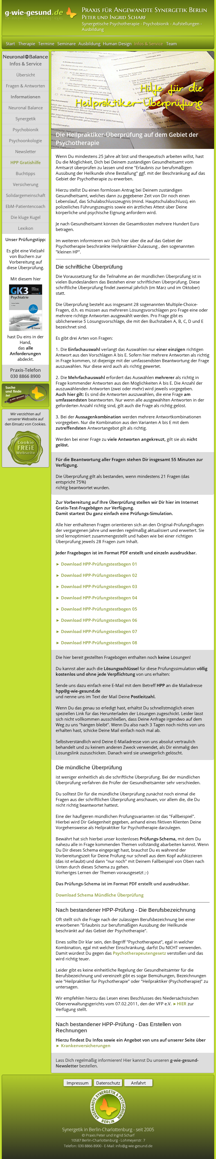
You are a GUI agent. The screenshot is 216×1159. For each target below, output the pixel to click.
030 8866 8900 (90, 1145)
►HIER (179, 1003)
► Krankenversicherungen (83, 1045)
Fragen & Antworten (25, 86)
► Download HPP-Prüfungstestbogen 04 (96, 597)
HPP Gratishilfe (25, 162)
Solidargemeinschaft (25, 195)
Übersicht (25, 75)
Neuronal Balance (25, 107)
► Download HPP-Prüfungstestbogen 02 (96, 575)
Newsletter (25, 151)
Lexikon (25, 228)
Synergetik (25, 118)
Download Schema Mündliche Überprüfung (99, 895)
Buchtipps (25, 173)
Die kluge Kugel (25, 217)
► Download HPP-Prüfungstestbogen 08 (96, 642)
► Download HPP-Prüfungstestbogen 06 (96, 620)
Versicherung (25, 184)
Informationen (25, 96)
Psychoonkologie (25, 140)
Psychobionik (26, 129)
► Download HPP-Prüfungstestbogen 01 (96, 564)
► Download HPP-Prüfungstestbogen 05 (96, 609)
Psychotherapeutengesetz (139, 953)
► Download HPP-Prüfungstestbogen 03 (96, 586)
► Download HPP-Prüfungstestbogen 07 (96, 631)
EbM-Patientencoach (25, 206)
